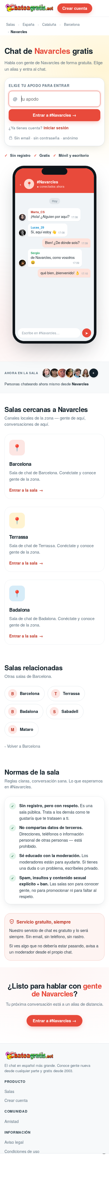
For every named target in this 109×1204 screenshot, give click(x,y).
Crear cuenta (74, 8)
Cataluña (49, 24)
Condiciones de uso (21, 1151)
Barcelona (72, 24)
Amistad (11, 1121)
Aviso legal (13, 1142)
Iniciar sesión (56, 127)
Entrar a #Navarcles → (54, 115)
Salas (10, 24)
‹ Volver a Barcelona (22, 746)
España (28, 24)
